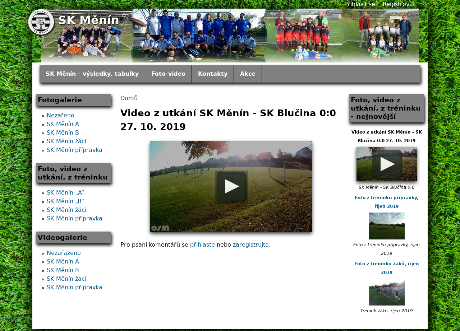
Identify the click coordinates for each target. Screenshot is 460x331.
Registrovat (399, 4)
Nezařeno (60, 115)
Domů (129, 98)
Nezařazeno (64, 253)
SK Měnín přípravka (74, 149)
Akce (248, 73)
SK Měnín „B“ (65, 201)
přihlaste (202, 244)
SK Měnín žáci (66, 141)
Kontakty (212, 73)
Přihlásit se (359, 4)
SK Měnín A (63, 124)
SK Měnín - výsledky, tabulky (92, 73)
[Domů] (42, 23)
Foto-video (168, 73)
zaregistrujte (251, 244)
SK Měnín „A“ (65, 192)
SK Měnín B (63, 132)
